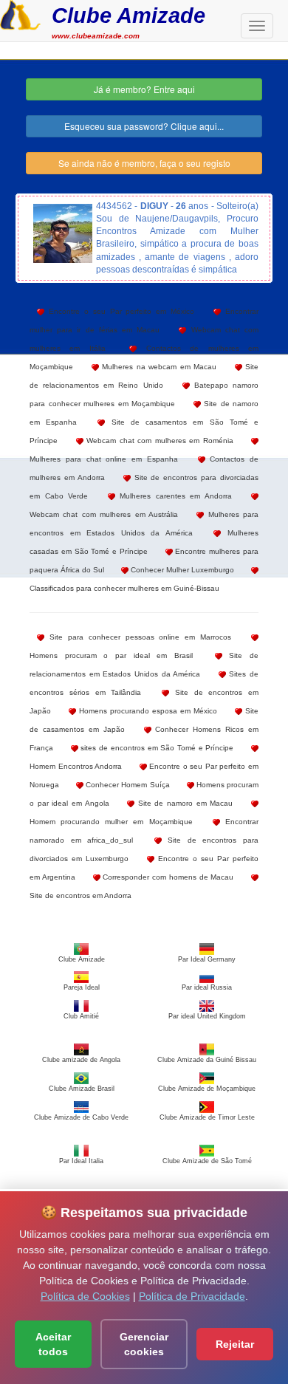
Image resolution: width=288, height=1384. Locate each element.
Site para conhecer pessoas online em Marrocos (137, 637)
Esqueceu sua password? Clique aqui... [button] (144, 126)
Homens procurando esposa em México (146, 711)
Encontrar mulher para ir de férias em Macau (144, 320)
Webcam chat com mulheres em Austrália (104, 514)
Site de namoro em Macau (183, 803)
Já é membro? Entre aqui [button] (144, 89)
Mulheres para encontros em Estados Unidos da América (144, 523)
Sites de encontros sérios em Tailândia (144, 683)
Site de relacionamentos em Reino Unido (144, 376)
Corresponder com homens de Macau (167, 877)
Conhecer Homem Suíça (126, 785)
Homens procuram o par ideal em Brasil (111, 655)
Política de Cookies (85, 1296)
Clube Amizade (128, 15)
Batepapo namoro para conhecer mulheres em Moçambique (144, 394)
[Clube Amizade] (20, 13)
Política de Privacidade (192, 1296)
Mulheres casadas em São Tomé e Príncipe (144, 542)
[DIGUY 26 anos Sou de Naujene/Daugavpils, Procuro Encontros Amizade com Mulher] (62, 233)
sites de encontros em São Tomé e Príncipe (156, 748)
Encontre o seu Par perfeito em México (119, 311)
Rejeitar (235, 1344)
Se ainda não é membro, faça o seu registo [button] (144, 163)
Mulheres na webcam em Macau (158, 367)
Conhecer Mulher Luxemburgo (181, 570)
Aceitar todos (53, 1344)
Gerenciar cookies (144, 1344)
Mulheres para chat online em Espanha (104, 459)
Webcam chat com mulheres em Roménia (158, 440)
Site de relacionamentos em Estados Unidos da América (144, 664)
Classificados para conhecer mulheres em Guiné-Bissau (124, 588)
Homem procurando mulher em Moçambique (111, 822)
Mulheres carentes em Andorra (173, 496)
